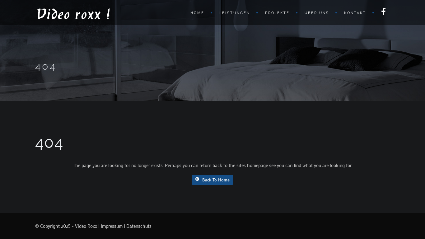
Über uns (317, 13)
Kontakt (355, 13)
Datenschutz (138, 226)
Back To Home (216, 180)
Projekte (277, 13)
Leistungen (234, 13)
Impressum (112, 226)
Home (197, 13)
